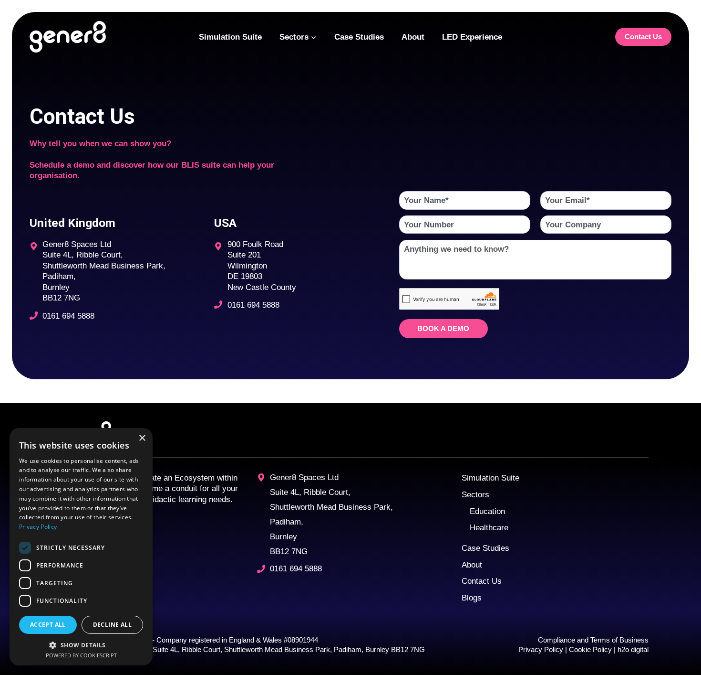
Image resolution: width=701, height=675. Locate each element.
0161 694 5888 (68, 316)
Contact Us (643, 36)
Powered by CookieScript (81, 655)
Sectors (475, 494)
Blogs (472, 597)
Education (487, 511)
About (413, 37)
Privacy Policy (541, 649)
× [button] (141, 438)
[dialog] (81, 546)
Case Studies (359, 37)
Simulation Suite (230, 37)
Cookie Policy (589, 649)
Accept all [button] (48, 625)
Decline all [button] (112, 625)
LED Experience (472, 37)
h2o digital (633, 649)
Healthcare (489, 527)
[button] (81, 644)
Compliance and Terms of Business (593, 640)
